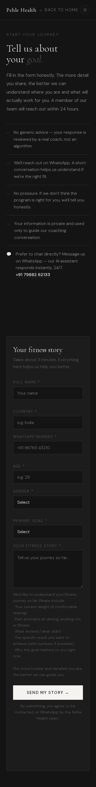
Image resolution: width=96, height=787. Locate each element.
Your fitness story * (37, 546)
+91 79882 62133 (33, 274)
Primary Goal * (30, 520)
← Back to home (58, 10)
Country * (25, 411)
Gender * (23, 491)
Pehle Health (21, 10)
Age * (19, 466)
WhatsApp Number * (35, 436)
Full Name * (26, 382)
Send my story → (48, 692)
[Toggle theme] (85, 9)
